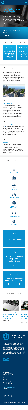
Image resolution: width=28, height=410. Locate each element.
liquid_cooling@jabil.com (9, 387)
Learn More (6, 35)
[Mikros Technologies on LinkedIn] (4, 359)
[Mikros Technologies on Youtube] (7, 359)
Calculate (14, 265)
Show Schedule (14, 284)
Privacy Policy (7, 365)
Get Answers (14, 243)
